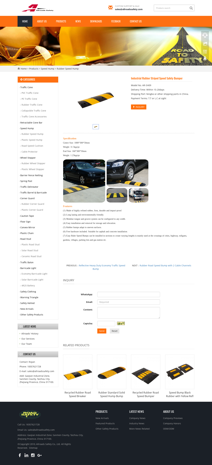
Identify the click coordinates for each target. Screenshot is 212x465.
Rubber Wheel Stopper (33, 163)
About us (42, 21)
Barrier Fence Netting (31, 175)
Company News (137, 418)
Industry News (136, 423)
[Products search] (192, 8)
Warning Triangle (29, 297)
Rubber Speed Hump (67, 68)
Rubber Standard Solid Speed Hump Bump (111, 394)
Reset (114, 330)
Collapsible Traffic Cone (34, 110)
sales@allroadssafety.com (129, 9)
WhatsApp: (87, 294)
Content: (88, 309)
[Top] (205, 59)
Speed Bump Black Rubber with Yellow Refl (179, 394)
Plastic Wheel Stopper (33, 169)
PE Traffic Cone (29, 98)
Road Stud (25, 238)
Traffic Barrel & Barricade (33, 192)
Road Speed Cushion (32, 145)
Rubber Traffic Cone (32, 104)
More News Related (139, 428)
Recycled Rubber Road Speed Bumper (146, 394)
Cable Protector (30, 151)
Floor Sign (25, 221)
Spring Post (26, 181)
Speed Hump (47, 68)
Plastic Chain (27, 233)
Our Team (26, 343)
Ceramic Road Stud (31, 256)
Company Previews (173, 418)
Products (61, 21)
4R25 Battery (28, 285)
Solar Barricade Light (32, 279)
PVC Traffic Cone (30, 92)
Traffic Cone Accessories (34, 116)
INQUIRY (139, 106)
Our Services (28, 338)
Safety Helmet (27, 303)
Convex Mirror (27, 227)
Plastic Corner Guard (32, 209)
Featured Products (105, 423)
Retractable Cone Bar (31, 122)
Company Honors (172, 423)
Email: (89, 302)
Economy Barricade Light (34, 273)
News (78, 21)
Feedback (116, 21)
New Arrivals (27, 308)
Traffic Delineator (29, 186)
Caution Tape (27, 215)
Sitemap (33, 447)
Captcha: (88, 323)
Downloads (96, 21)
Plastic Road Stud (31, 244)
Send (101, 330)
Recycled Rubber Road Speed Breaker (78, 394)
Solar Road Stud (30, 250)
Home (25, 21)
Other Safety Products (31, 314)
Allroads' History (29, 333)
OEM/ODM (168, 428)
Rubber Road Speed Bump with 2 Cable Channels (165, 265)
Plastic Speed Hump (32, 139)
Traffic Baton (27, 262)
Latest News (136, 411)
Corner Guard (27, 198)
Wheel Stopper (28, 157)
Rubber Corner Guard (33, 203)
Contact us (136, 21)
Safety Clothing (28, 291)
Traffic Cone (26, 87)
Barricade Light (28, 268)
